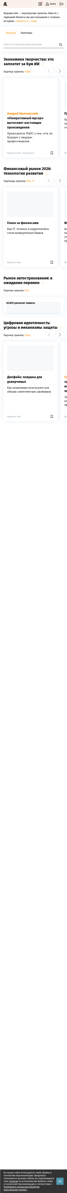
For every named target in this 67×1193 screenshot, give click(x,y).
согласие (13, 1181)
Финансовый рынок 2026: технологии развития (27, 171)
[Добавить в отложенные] (53, 153)
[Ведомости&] (6, 4)
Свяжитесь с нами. (26, 21)
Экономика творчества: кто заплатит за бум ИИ (29, 61)
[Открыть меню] (61, 4)
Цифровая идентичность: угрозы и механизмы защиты (31, 325)
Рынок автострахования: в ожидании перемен (28, 280)
